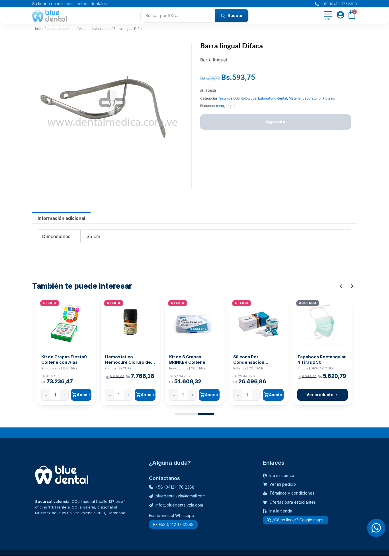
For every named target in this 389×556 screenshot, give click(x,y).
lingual (231, 106)
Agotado (275, 121)
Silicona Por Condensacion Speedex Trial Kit (251, 359)
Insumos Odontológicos (237, 98)
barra (220, 106)
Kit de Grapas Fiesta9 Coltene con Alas (64, 359)
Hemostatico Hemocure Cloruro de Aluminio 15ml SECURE (128, 359)
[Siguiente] (352, 286)
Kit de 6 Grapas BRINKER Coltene (187, 359)
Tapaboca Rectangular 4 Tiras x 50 (321, 359)
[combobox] (178, 15)
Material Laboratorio (94, 28)
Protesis (328, 98)
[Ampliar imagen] (182, 48)
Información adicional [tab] (61, 218)
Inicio (39, 28)
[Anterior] (341, 286)
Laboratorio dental (60, 28)
